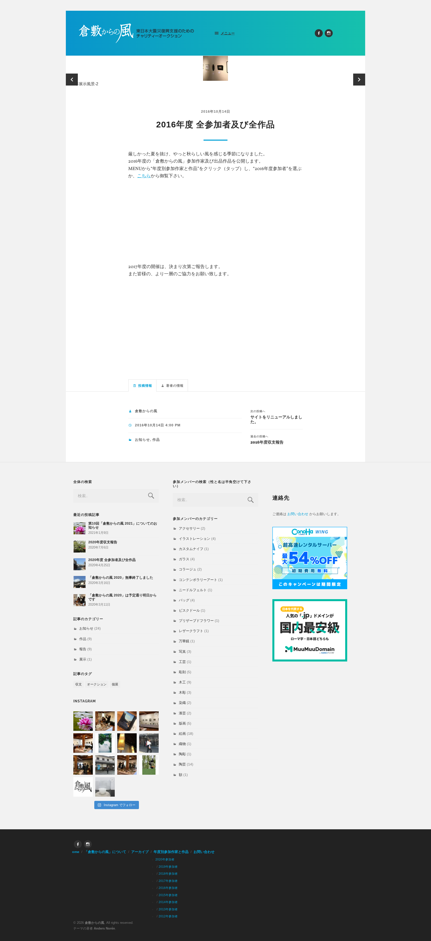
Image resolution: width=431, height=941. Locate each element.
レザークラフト (191, 631)
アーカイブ (140, 852)
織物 (182, 744)
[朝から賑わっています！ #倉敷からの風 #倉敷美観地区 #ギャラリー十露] (83, 765)
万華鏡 (184, 641)
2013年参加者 (168, 909)
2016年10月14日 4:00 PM (158, 425)
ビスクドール (189, 610)
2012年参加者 (168, 916)
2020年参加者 (164, 859)
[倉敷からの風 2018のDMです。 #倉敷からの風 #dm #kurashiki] (149, 765)
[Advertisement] (215, 219)
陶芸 (182, 764)
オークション (97, 684)
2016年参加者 (168, 887)
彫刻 (182, 672)
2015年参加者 (168, 895)
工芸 (182, 662)
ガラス (184, 559)
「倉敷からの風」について (105, 852)
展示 (82, 659)
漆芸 (182, 713)
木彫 (182, 692)
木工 (182, 682)
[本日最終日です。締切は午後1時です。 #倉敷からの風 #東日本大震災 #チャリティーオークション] (149, 721)
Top (419, 929)
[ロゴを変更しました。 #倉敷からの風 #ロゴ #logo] (83, 787)
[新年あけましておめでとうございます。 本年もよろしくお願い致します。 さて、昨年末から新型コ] (83, 721)
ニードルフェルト (193, 590)
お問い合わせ (297, 514)
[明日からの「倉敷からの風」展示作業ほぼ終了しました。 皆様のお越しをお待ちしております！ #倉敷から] (127, 765)
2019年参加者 (168, 866)
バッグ (184, 600)
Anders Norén (104, 928)
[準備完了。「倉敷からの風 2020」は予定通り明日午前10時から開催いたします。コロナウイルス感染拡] (105, 721)
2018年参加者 (168, 873)
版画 (182, 723)
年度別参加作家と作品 (171, 852)
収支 (78, 684)
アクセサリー (189, 528)
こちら (144, 176)
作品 (156, 440)
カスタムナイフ (191, 549)
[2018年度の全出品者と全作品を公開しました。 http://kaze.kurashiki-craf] (127, 743)
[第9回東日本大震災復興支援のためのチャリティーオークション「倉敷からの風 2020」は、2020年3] (127, 721)
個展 (115, 684)
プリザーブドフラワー (196, 621)
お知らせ (142, 440)
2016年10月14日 (215, 111)
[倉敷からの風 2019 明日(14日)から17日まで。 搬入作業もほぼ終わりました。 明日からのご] (83, 743)
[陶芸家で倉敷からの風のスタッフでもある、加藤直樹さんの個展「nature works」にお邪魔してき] (105, 787)
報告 (82, 649)
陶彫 (182, 754)
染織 (182, 703)
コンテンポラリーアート (198, 580)
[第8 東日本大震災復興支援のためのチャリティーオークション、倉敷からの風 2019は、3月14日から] (105, 743)
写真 (182, 652)
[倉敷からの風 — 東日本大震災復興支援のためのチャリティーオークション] (136, 33)
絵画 (182, 734)
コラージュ (187, 569)
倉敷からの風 (146, 411)
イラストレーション (194, 539)
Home (74, 852)
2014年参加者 (168, 902)
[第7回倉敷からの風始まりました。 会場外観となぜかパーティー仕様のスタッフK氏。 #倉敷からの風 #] (105, 765)
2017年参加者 (168, 880)
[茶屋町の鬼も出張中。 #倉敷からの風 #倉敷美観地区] (149, 743)
